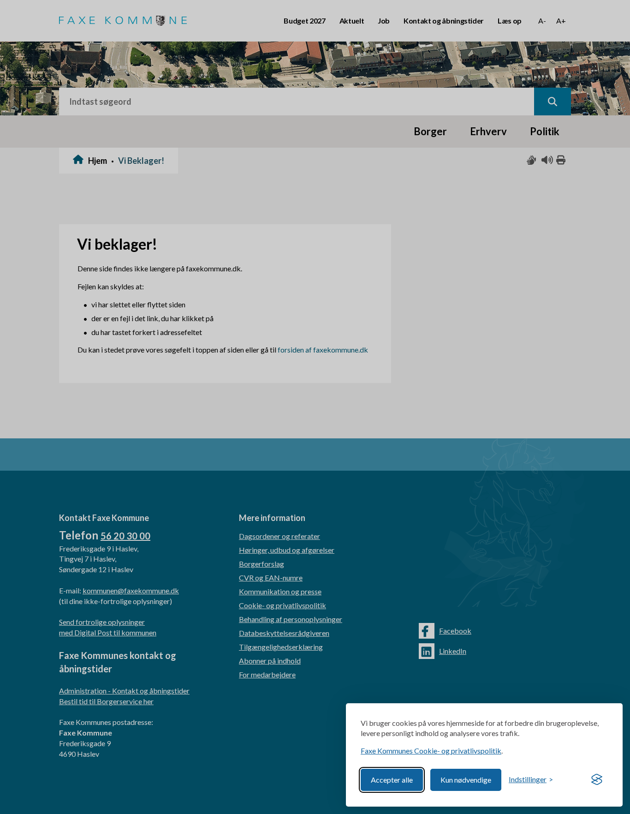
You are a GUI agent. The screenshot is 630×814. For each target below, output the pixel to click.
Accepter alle (392, 779)
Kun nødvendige (465, 779)
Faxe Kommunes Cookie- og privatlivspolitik (431, 750)
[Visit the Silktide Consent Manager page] (597, 780)
